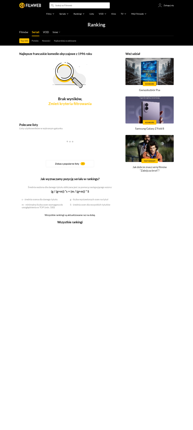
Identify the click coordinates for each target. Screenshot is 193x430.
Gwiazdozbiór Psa (149, 90)
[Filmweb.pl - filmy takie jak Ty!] (30, 5)
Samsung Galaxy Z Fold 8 (149, 128)
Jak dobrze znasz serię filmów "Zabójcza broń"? (150, 168)
